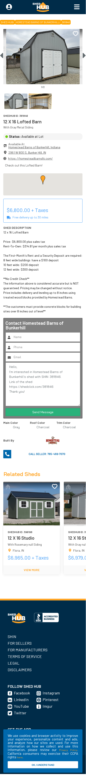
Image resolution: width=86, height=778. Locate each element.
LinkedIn (21, 699)
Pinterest (51, 699)
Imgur (48, 706)
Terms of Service (25, 656)
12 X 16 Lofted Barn (22, 121)
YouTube (21, 706)
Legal (13, 663)
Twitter (20, 712)
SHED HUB (7, 22)
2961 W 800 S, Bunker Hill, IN (27, 152)
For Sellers (20, 643)
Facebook (22, 692)
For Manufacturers (28, 649)
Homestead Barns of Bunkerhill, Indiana (34, 147)
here (20, 757)
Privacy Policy (68, 749)
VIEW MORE (32, 570)
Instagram (51, 692)
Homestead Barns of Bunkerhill (37, 22)
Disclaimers (20, 669)
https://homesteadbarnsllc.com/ (30, 158)
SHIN (12, 636)
